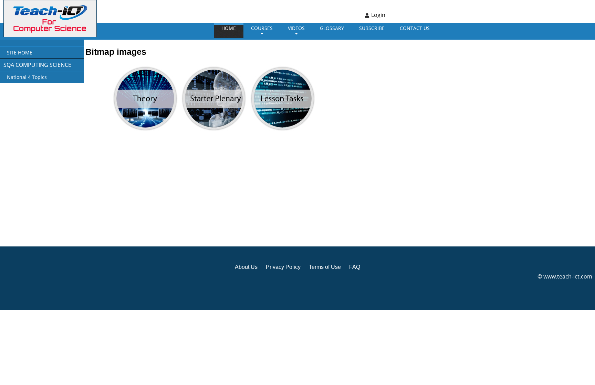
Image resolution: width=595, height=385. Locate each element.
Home (228, 28)
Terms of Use (325, 267)
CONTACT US (415, 28)
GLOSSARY (332, 28)
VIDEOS (296, 28)
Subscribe (372, 28)
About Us (246, 267)
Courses (262, 28)
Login (378, 15)
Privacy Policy (283, 267)
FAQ (354, 267)
